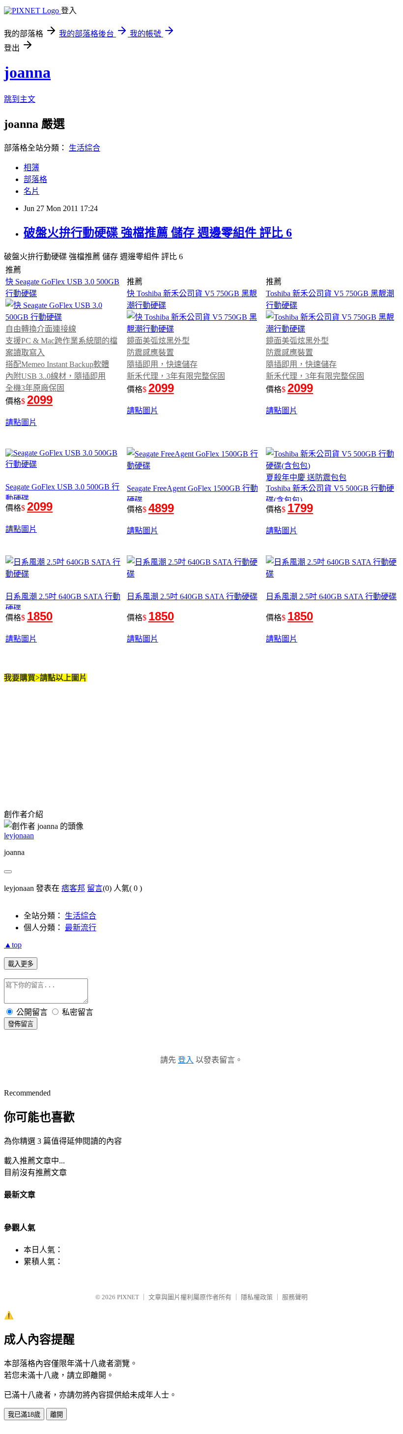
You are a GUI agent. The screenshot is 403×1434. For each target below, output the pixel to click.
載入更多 (20, 964)
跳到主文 (19, 99)
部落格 (35, 179)
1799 (300, 508)
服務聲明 (295, 1297)
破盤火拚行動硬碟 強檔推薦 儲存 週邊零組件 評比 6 (158, 232)
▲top (13, 945)
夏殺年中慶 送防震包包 (306, 477)
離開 (56, 1414)
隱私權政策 (257, 1297)
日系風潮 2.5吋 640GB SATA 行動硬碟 (192, 596)
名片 (31, 191)
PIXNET (128, 1297)
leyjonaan (19, 835)
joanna (27, 72)
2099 (40, 399)
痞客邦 (73, 888)
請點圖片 (21, 422)
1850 (40, 616)
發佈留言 (20, 1024)
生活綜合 (84, 148)
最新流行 (80, 927)
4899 (161, 508)
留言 (95, 888)
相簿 (31, 167)
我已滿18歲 (24, 1414)
